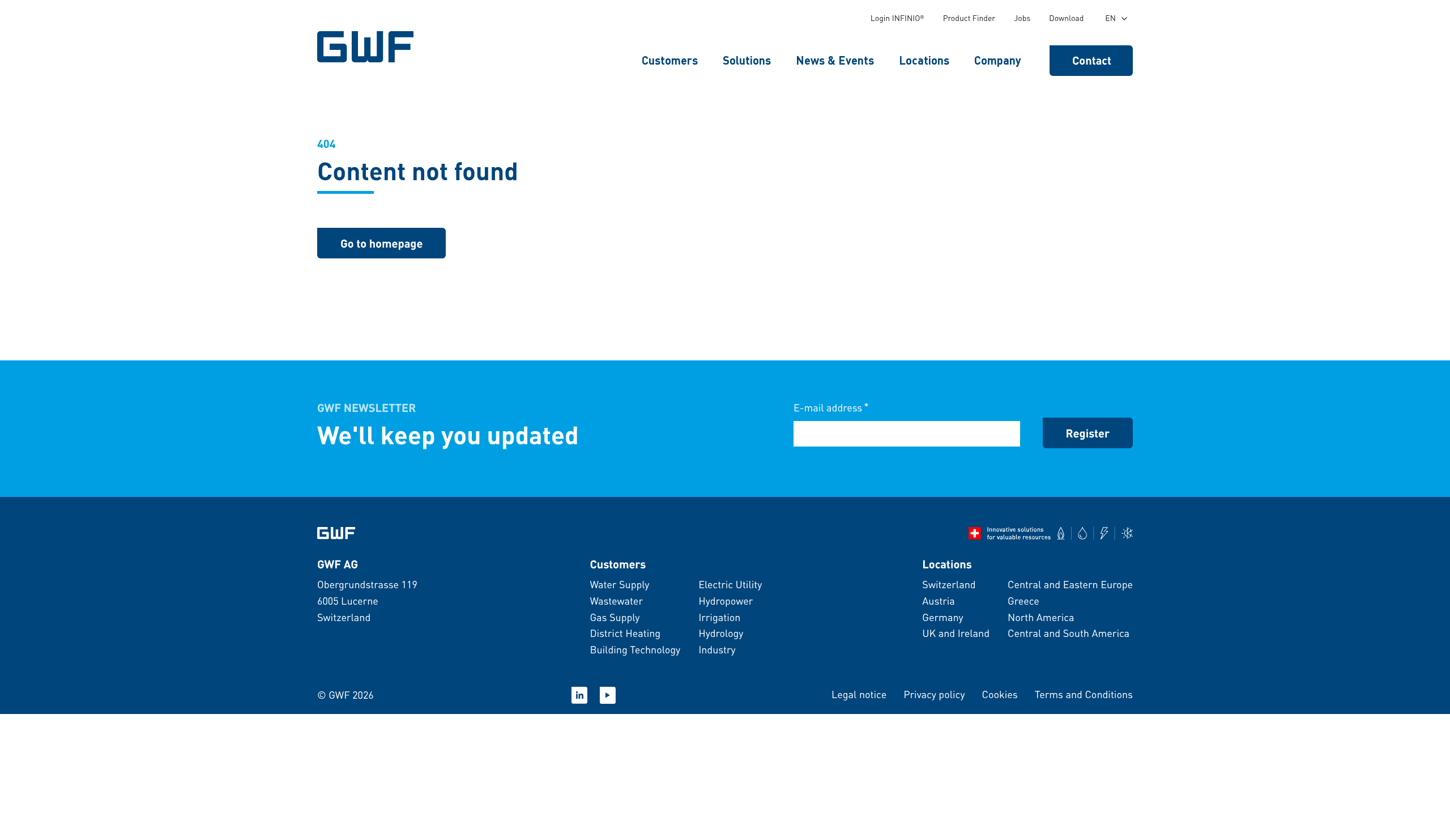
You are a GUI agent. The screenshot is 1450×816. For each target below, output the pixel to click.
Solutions (747, 60)
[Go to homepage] (336, 533)
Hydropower (725, 600)
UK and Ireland (956, 633)
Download (1066, 18)
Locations (924, 60)
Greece (1023, 600)
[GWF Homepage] (368, 46)
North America (1041, 617)
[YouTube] (607, 695)
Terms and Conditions (1084, 694)
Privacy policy (934, 694)
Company (997, 60)
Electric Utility (730, 584)
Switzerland (948, 584)
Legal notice (858, 694)
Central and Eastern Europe (1070, 584)
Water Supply (619, 584)
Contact (1091, 60)
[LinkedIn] (579, 695)
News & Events (835, 60)
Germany (942, 617)
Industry (716, 649)
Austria (938, 600)
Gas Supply (614, 617)
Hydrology (720, 633)
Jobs (1022, 18)
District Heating (625, 633)
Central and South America (1068, 633)
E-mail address (831, 407)
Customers (670, 60)
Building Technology (635, 649)
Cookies (999, 694)
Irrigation (719, 617)
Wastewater (616, 600)
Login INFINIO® (897, 18)
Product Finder (969, 18)
